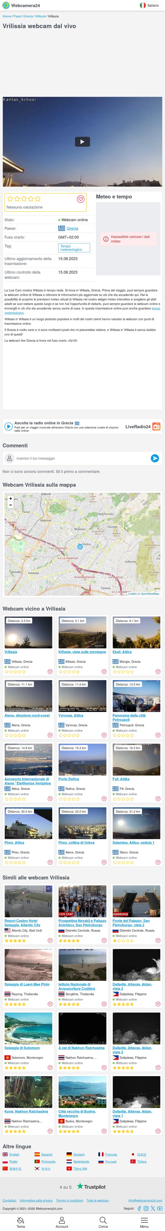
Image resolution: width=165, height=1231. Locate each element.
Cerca (103, 1226)
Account (62, 1226)
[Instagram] (146, 1208)
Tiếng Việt (80, 1168)
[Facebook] (139, 1208)
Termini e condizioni (69, 1200)
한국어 (45, 1168)
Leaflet (132, 593)
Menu (144, 1226)
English (14, 1154)
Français (111, 1154)
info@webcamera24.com (145, 1200)
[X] (153, 1208)
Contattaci (9, 1200)
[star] (10, 198)
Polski (13, 1161)
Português (48, 1161)
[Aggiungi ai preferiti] (80, 199)
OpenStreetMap (150, 593)
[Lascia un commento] (155, 458)
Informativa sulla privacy (36, 1200)
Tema (21, 1226)
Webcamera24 (25, 5)
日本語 (141, 1154)
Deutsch (79, 1154)
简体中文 (15, 1168)
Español (46, 1154)
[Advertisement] (82, 63)
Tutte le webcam (98, 1200)
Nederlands (81, 1161)
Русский (110, 1161)
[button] (10, 498)
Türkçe (142, 1161)
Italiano (153, 5)
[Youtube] (159, 1208)
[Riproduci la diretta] (82, 141)
